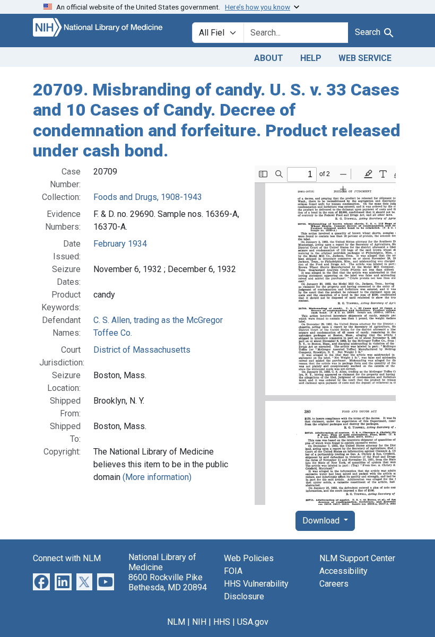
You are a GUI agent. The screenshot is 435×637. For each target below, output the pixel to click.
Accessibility (343, 571)
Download (322, 521)
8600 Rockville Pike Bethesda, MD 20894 (167, 582)
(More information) (157, 477)
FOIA (233, 571)
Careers (334, 584)
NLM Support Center (357, 558)
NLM (176, 622)
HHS (221, 622)
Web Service (365, 58)
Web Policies (249, 558)
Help (310, 58)
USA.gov (252, 622)
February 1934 (120, 244)
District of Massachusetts (141, 350)
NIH (199, 622)
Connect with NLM (67, 558)
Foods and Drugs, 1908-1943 (147, 197)
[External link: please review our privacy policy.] (41, 581)
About (268, 58)
